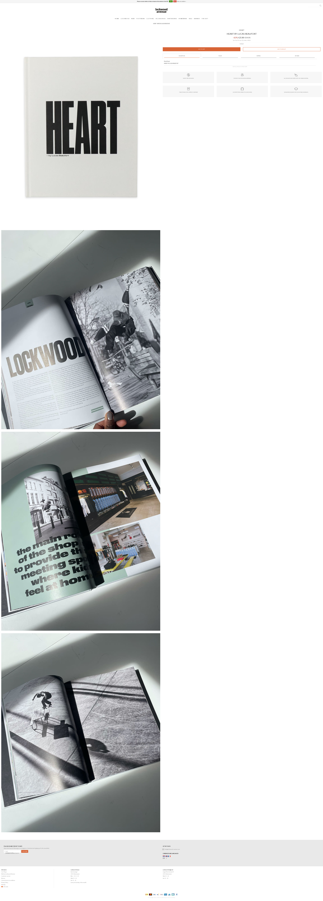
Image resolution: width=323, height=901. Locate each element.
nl (164, 856)
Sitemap (3, 884)
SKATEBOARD (172, 18)
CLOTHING (150, 18)
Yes (171, 1)
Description (182, 55)
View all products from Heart (240, 66)
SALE (190, 18)
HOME (117, 18)
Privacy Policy (4, 882)
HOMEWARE (183, 18)
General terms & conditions (8, 880)
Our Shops (4, 872)
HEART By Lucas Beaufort (163, 23)
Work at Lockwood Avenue (8, 874)
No (175, 1)
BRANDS (197, 18)
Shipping (259, 55)
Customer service (5, 876)
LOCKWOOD (125, 18)
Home (154, 23)
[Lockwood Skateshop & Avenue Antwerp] (161, 10)
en (167, 856)
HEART (241, 30)
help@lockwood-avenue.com (172, 849)
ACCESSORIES (161, 18)
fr (169, 856)
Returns (297, 55)
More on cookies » (181, 1)
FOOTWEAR (140, 18)
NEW (133, 18)
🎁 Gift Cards (4, 886)
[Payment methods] (146, 894)
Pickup (220, 55)
